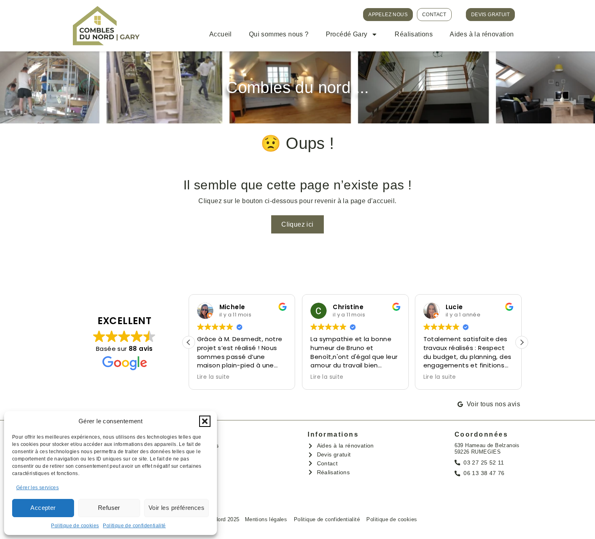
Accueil (220, 34)
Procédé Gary (347, 34)
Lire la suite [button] (213, 377)
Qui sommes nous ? (279, 34)
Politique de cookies (75, 525)
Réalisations (414, 34)
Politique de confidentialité (134, 525)
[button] (205, 421)
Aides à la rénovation (482, 34)
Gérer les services (37, 487)
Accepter (42, 507)
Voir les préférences (176, 507)
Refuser (109, 507)
